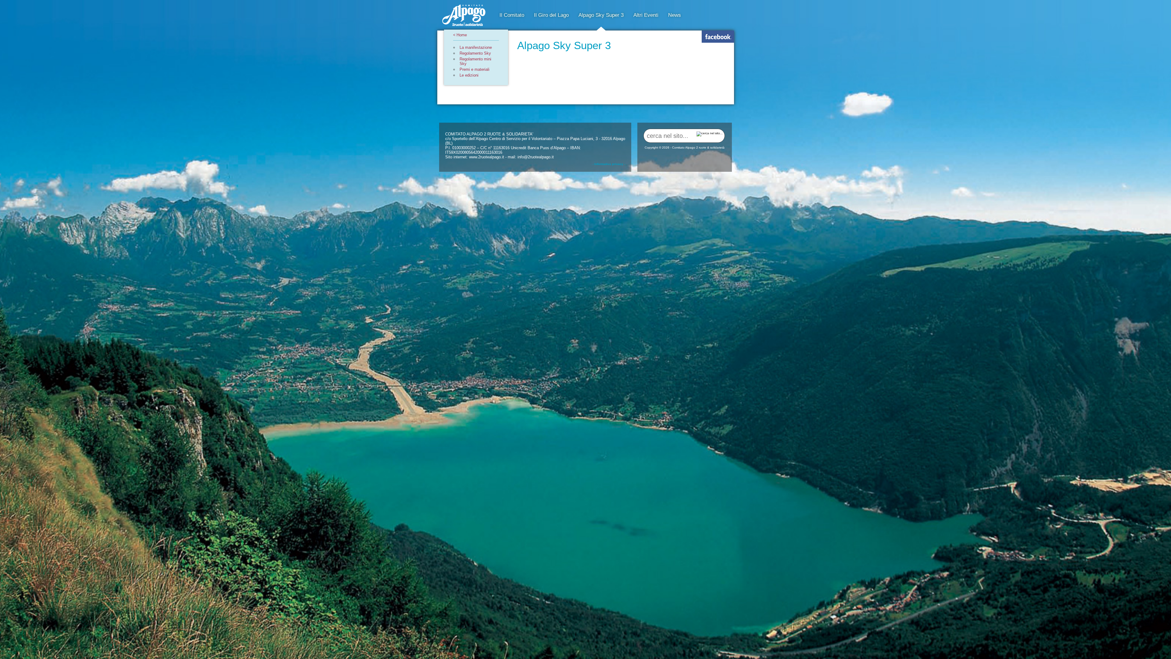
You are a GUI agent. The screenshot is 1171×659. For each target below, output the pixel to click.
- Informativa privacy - (609, 164)
